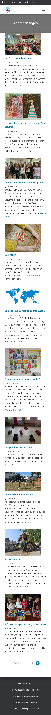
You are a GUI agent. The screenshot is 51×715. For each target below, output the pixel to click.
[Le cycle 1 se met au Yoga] (23, 430)
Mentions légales (25, 684)
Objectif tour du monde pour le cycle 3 (25, 311)
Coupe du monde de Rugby (19, 494)
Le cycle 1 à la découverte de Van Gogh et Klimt (25, 125)
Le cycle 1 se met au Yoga (18, 447)
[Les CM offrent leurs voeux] (23, 44)
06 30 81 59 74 (35, 2)
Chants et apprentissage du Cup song (24, 182)
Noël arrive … (11, 255)
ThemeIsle (34, 709)
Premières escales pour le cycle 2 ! (23, 379)
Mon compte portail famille (25, 703)
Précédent (18, 663)
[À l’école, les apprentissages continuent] (23, 607)
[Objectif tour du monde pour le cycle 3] (23, 296)
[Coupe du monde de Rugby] (23, 481)
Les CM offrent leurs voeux (19, 58)
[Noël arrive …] (23, 237)
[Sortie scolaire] (23, 542)
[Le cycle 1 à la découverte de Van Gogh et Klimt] (23, 106)
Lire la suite (17, 341)
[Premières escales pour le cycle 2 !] (23, 362)
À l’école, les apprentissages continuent (26, 624)
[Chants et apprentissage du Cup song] (23, 168)
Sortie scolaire (12, 559)
